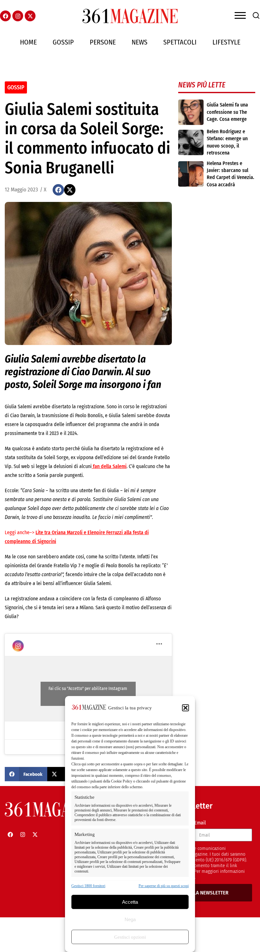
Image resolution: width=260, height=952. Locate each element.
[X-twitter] (30, 15)
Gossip (63, 42)
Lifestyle (226, 42)
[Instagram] (17, 15)
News (139, 42)
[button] (185, 708)
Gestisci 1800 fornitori (88, 886)
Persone (103, 42)
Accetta (130, 902)
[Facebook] (5, 15)
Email (200, 823)
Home (28, 42)
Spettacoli (180, 42)
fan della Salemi (109, 466)
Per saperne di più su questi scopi (164, 886)
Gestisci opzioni (130, 937)
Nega (130, 919)
